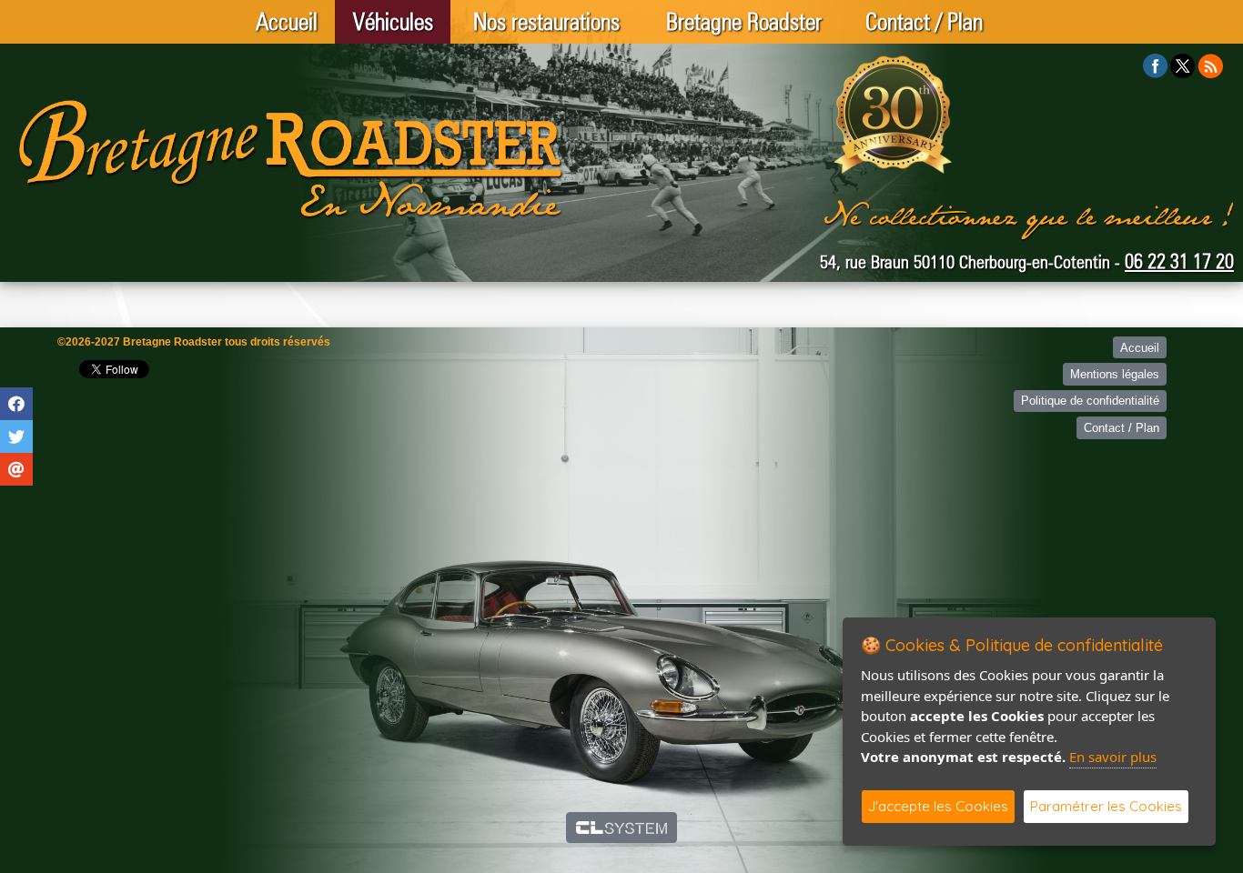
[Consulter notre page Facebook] (1155, 65)
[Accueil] (291, 158)
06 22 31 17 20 (1179, 261)
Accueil (287, 21)
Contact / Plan (924, 21)
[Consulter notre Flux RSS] (1210, 65)
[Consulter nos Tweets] (1182, 65)
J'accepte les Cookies (938, 806)
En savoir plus (1113, 757)
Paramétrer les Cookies (1106, 806)
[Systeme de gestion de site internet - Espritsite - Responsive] (622, 827)
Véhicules (393, 21)
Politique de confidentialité (1090, 400)
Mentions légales (1114, 374)
